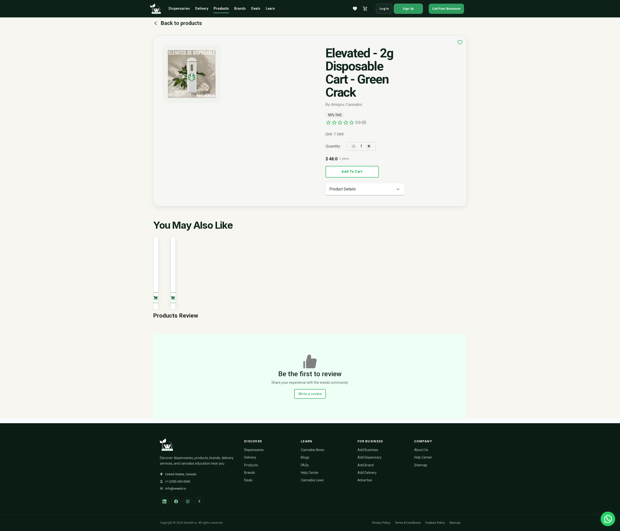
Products (221, 8)
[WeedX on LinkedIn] (164, 501)
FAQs (305, 465)
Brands (240, 8)
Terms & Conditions (408, 522)
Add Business (367, 450)
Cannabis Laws (312, 480)
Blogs (305, 457)
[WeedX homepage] (155, 8)
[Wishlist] (355, 9)
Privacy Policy (381, 522)
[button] (365, 189)
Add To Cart (351, 171)
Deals (255, 8)
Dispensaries (179, 8)
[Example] (460, 42)
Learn (270, 8)
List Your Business (446, 8)
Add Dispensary (369, 457)
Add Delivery (367, 473)
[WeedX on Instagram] (187, 501)
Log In (384, 8)
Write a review (310, 394)
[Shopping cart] (365, 9)
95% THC (335, 115)
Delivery (201, 8)
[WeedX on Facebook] (176, 501)
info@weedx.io (175, 488)
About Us (421, 450)
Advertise (364, 480)
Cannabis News (312, 450)
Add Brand (365, 465)
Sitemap (420, 465)
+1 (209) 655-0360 (177, 481)
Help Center (310, 473)
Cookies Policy (435, 522)
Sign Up (408, 8)
